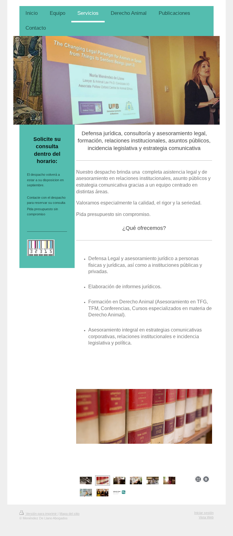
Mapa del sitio (69, 513)
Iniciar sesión (204, 513)
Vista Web (206, 517)
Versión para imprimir (41, 513)
